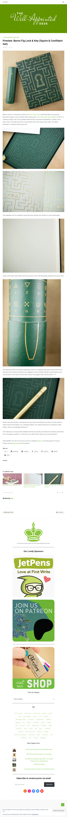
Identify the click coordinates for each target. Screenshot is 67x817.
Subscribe (49, 784)
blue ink (44, 713)
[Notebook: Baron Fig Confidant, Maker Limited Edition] (33, 478)
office (25, 728)
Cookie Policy (35, 814)
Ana (11, 498)
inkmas (29, 722)
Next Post (60, 512)
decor (50, 713)
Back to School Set (33, 114)
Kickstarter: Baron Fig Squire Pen (12, 485)
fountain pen (39, 719)
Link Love (22, 725)
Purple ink (31, 734)
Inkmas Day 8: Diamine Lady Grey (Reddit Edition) (39, 749)
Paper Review (8, 37)
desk (20, 716)
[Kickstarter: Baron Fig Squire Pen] (12, 478)
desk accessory (27, 716)
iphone (42, 722)
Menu (6, 2)
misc (28, 725)
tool (51, 734)
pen (11, 492)
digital (35, 716)
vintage (36, 737)
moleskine (43, 725)
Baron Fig (41, 441)
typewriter (23, 737)
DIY (40, 716)
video (30, 737)
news (50, 725)
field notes (31, 719)
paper (31, 728)
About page (15, 443)
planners (46, 731)
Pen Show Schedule (39, 764)
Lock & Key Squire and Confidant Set (47, 117)
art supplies (28, 713)
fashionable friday (21, 719)
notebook (6, 492)
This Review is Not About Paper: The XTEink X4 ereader (39, 769)
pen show (20, 731)
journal (49, 722)
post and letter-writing (20, 734)
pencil (40, 728)
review (38, 734)
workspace (43, 737)
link (16, 725)
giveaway (48, 719)
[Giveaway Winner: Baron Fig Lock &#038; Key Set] (54, 478)
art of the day (18, 713)
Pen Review (15, 37)
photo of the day (30, 731)
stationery (45, 734)
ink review (35, 722)
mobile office (35, 725)
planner (39, 731)
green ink (18, 722)
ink (24, 722)
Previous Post (8, 512)
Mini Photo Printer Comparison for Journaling (39, 754)
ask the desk (36, 713)
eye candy (45, 716)
